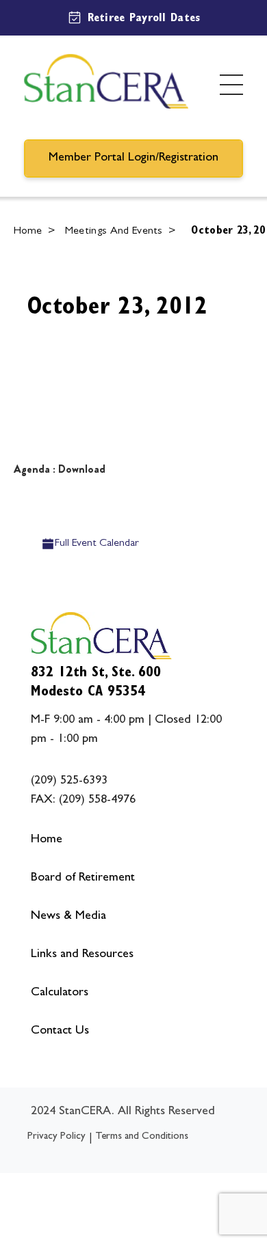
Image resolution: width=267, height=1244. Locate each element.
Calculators (59, 993)
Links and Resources (82, 955)
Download (81, 469)
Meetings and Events (114, 231)
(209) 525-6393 (69, 781)
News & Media (68, 917)
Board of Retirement (83, 878)
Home (28, 231)
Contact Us (60, 1031)
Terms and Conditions (141, 1137)
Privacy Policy (56, 1137)
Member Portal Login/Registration (133, 158)
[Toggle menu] (231, 84)
